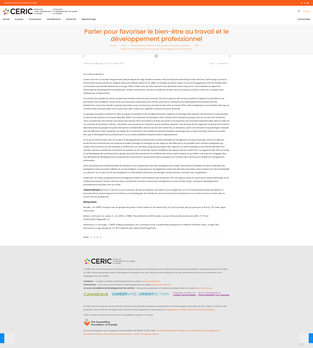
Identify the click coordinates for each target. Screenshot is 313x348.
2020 (196, 45)
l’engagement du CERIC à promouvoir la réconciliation (190, 309)
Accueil (113, 45)
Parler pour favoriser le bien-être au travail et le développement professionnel (156, 49)
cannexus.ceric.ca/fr (151, 281)
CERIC (123, 45)
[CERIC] (40, 11)
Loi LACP (137, 334)
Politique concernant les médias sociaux (113, 334)
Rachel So (102, 63)
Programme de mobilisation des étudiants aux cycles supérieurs (160, 45)
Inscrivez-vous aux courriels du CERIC (20, 2)
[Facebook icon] (301, 3)
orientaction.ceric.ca (161, 284)
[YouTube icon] (305, 3)
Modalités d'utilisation (167, 330)
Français (306, 11)
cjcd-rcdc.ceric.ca (204, 288)
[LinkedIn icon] (308, 3)
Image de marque (150, 334)
